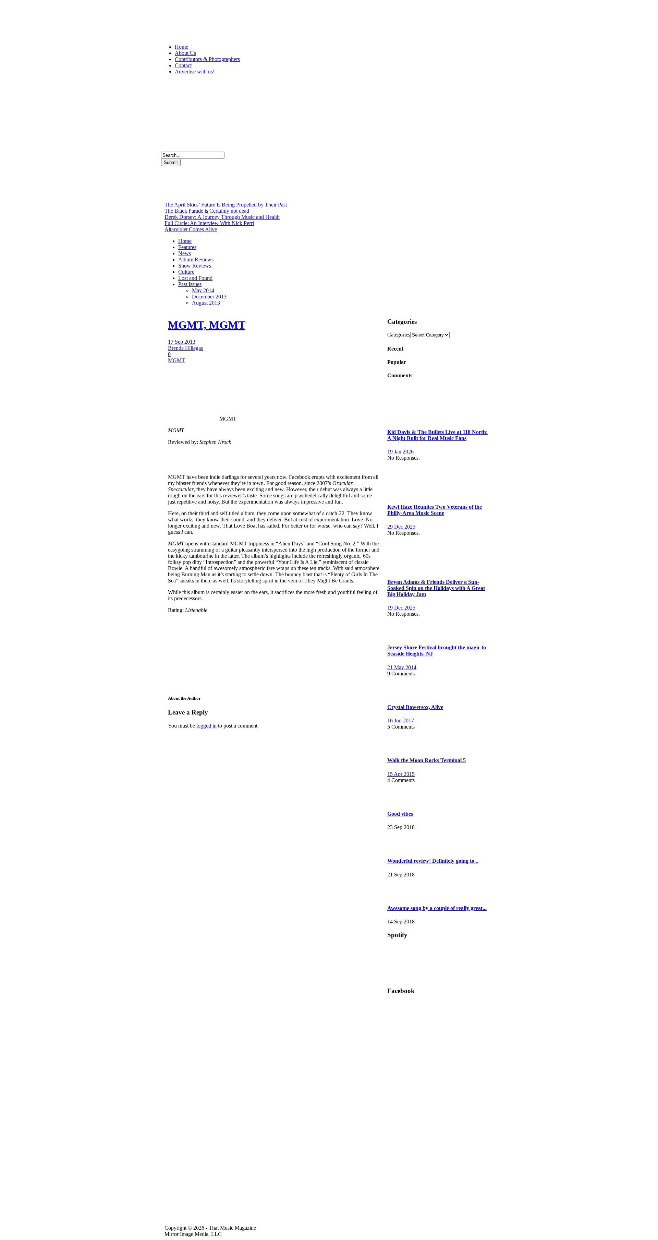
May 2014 (203, 290)
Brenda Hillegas (185, 348)
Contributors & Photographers (207, 59)
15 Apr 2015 (401, 774)
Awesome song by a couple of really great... (437, 908)
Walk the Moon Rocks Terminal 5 (426, 760)
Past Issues (190, 284)
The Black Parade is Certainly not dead (206, 211)
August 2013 (206, 303)
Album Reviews (196, 259)
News (184, 253)
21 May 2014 (401, 667)
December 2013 (209, 296)
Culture (186, 272)
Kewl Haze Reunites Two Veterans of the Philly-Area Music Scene (434, 510)
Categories (398, 335)
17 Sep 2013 (181, 342)
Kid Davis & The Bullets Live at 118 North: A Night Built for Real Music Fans (437, 435)
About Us (185, 53)
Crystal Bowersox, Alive (415, 707)
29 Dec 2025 (401, 527)
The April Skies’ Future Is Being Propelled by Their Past (225, 205)
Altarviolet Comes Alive (190, 229)
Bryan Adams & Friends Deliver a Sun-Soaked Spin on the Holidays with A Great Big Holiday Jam (436, 588)
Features (187, 247)
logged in (206, 726)
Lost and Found (195, 278)
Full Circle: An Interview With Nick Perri (209, 223)
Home (181, 47)
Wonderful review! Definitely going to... (432, 861)
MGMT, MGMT (206, 325)
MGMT (176, 360)
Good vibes (400, 814)
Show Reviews (194, 266)
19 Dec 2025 (401, 608)
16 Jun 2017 (400, 720)
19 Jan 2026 (400, 451)
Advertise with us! (195, 71)
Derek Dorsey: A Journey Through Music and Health (222, 217)
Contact (183, 65)
